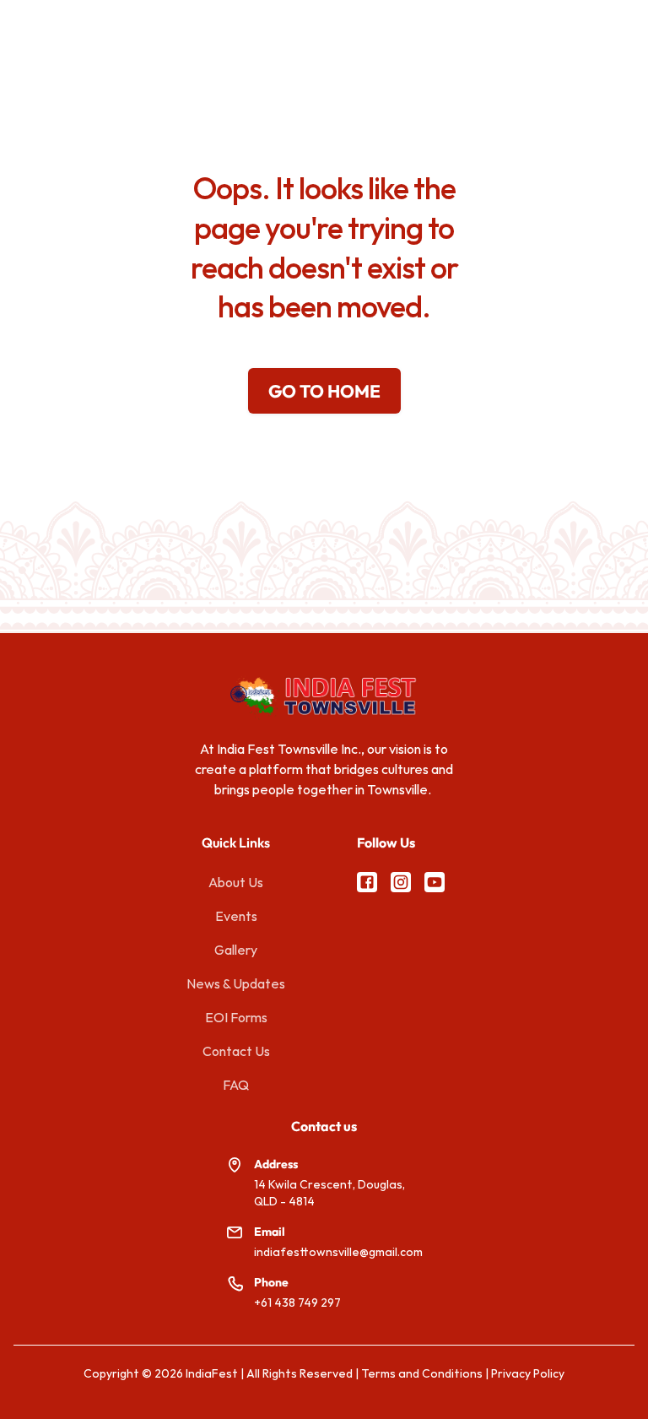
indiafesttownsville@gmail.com (338, 1251)
